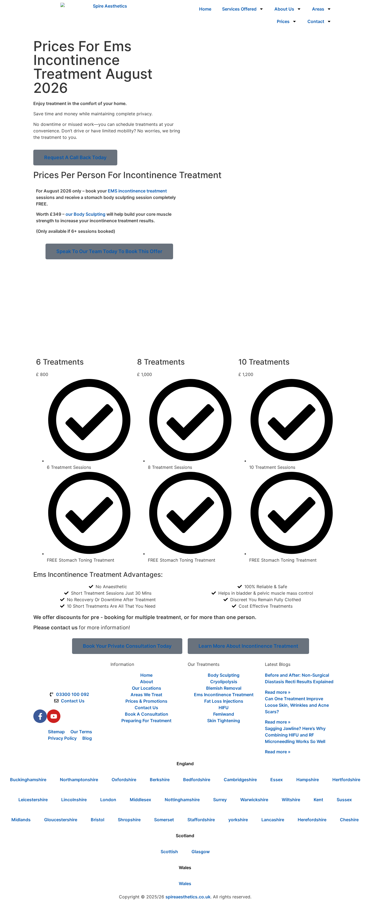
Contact (315, 21)
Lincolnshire (74, 799)
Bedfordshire (196, 779)
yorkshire (238, 819)
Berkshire (160, 779)
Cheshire (349, 819)
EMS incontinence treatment (137, 191)
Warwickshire (254, 799)
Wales (185, 867)
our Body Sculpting (85, 214)
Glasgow (201, 851)
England (185, 763)
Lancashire (272, 819)
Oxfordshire (124, 779)
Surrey (220, 799)
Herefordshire (312, 819)
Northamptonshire (79, 779)
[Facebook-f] (40, 716)
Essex (276, 779)
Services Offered (239, 9)
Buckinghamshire (28, 779)
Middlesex (140, 799)
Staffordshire (201, 819)
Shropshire (129, 819)
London (108, 799)
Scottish (169, 851)
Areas (318, 9)
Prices (283, 21)
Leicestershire (33, 799)
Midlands (21, 819)
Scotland (185, 835)
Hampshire (307, 779)
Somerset (164, 819)
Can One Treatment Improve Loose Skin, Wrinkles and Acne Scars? (297, 705)
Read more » (278, 692)
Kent (318, 799)
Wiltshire (291, 799)
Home (205, 9)
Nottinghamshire (182, 799)
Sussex (344, 799)
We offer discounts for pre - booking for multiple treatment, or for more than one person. (145, 617)
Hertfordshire (346, 779)
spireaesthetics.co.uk (187, 896)
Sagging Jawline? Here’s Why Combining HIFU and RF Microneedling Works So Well (295, 735)
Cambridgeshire (240, 779)
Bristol (97, 819)
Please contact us (55, 627)
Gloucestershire (60, 819)
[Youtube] (53, 716)
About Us (284, 9)
